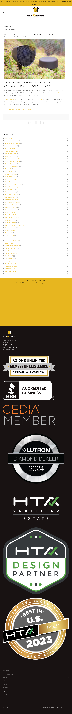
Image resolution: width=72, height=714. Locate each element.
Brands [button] (5, 684)
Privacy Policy (66, 707)
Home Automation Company (13, 184)
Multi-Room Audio (10, 228)
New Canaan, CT (10, 230)
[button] (3, 12)
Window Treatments (11, 274)
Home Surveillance (10, 197)
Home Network (10, 189)
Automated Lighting (11, 146)
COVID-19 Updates (11, 164)
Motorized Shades (10, 222)
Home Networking (10, 192)
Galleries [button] (5, 681)
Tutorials (5, 687)
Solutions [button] (5, 677)
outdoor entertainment (57, 93)
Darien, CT (8, 169)
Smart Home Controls (11, 248)
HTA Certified (6, 671)
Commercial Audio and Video (14, 159)
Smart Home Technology (12, 253)
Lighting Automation (11, 210)
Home (4, 664)
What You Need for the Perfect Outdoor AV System (28, 34)
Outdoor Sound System (24, 110)
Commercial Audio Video (12, 161)
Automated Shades (11, 148)
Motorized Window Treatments (14, 225)
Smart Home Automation (12, 245)
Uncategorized (9, 261)
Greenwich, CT (9, 171)
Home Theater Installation (13, 202)
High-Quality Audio (10, 176)
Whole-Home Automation (12, 271)
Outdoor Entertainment (12, 240)
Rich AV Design (10, 99)
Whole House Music (11, 268)
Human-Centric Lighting (12, 205)
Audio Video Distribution (12, 143)
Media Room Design (11, 215)
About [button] (4, 667)
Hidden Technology (11, 174)
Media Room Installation (12, 217)
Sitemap (58, 707)
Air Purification (9, 138)
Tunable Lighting (10, 258)
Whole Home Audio (11, 266)
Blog (4, 691)
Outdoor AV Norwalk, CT (19, 37)
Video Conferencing (11, 263)
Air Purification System (11, 141)
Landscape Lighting (11, 207)
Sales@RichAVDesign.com (10, 347)
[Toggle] (68, 138)
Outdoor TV (11, 110)
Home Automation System (13, 187)
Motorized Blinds (10, 220)
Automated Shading (11, 151)
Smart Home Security (11, 251)
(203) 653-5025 (7, 345)
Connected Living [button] (8, 674)
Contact (5, 694)
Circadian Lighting (10, 156)
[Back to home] (36, 12)
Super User (7, 26)
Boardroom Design (11, 153)
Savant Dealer (9, 243)
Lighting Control (10, 212)
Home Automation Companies (14, 182)
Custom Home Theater (12, 166)
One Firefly (51, 707)
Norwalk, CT (8, 233)
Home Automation (10, 179)
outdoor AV (39, 99)
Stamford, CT (9, 256)
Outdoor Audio (9, 235)
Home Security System (11, 194)
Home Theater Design (12, 199)
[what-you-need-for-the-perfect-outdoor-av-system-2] (34, 59)
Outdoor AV (7, 37)
